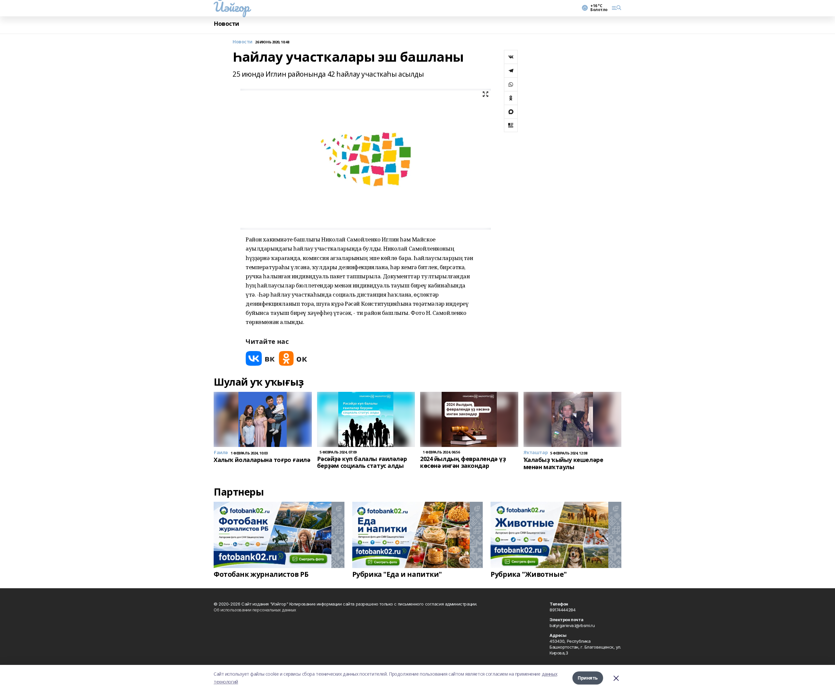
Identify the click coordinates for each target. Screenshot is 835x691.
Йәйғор (231, 7)
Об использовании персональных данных (255, 609)
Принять (588, 678)
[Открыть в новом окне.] (260, 358)
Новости (226, 23)
